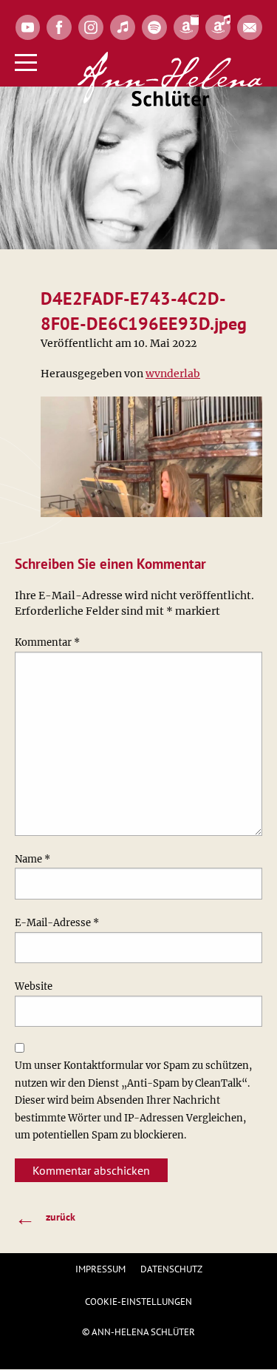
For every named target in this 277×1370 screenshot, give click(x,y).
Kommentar (47, 642)
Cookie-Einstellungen (138, 1301)
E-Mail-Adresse (57, 923)
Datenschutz (171, 1269)
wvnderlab (173, 373)
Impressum (100, 1269)
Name (32, 859)
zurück (45, 1217)
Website (33, 986)
